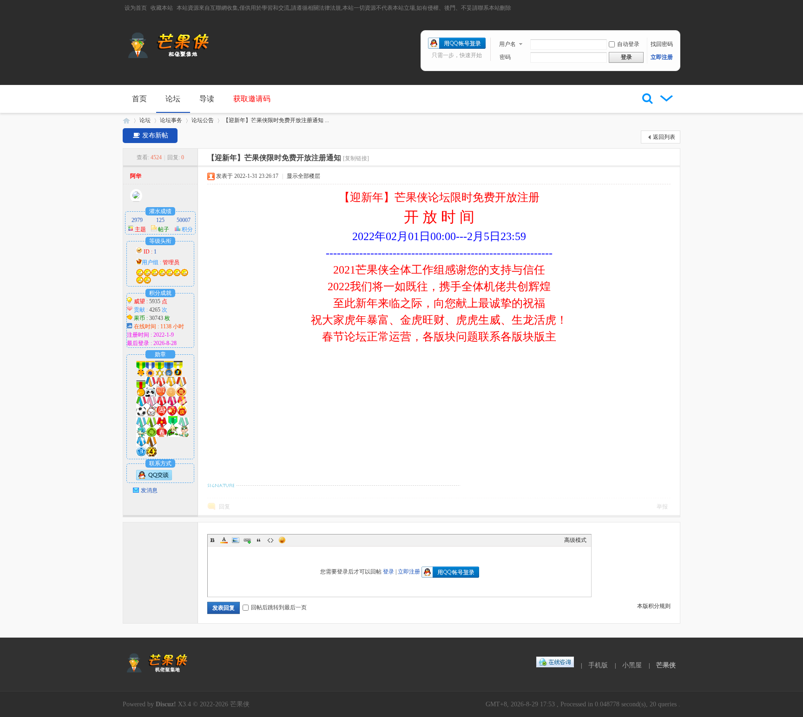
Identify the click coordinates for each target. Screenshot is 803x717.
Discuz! (166, 704)
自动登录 (628, 44)
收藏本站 (162, 8)
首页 (139, 99)
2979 (137, 220)
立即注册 (662, 57)
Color (224, 540)
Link (247, 540)
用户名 (507, 44)
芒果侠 (126, 120)
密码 (505, 57)
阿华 (135, 176)
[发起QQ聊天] (154, 478)
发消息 (149, 490)
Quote (258, 540)
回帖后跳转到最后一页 (279, 607)
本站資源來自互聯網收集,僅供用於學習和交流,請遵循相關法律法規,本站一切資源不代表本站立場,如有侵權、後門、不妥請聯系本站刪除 (344, 8)
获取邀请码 (251, 99)
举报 (662, 506)
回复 (224, 506)
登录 (388, 571)
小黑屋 (632, 665)
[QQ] (555, 665)
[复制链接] (356, 158)
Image (235, 540)
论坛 (172, 99)
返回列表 (664, 137)
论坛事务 (171, 120)
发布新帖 (154, 135)
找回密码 (662, 44)
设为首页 (136, 8)
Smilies (282, 540)
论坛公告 (202, 120)
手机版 (598, 665)
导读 (206, 99)
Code (270, 540)
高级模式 (575, 540)
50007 (184, 220)
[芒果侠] (169, 56)
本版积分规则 (654, 606)
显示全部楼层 (303, 176)
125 (160, 220)
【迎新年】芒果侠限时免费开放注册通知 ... (276, 120)
